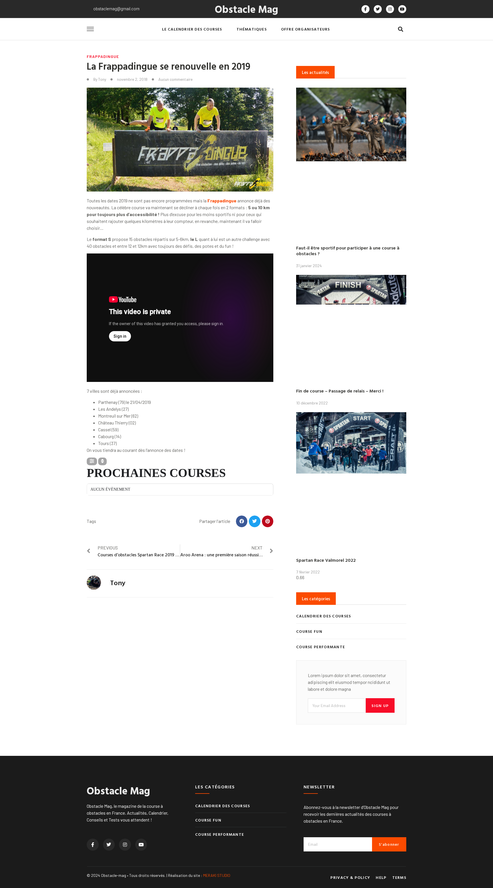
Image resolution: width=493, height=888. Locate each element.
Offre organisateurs (305, 29)
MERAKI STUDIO (216, 875)
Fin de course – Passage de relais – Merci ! (339, 390)
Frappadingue (103, 56)
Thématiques (252, 29)
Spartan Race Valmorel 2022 (326, 560)
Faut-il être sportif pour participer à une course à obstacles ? (347, 250)
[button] (400, 29)
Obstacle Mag (246, 9)
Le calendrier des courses (192, 29)
